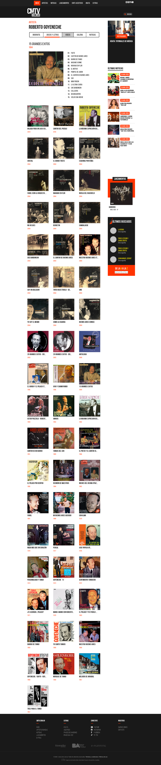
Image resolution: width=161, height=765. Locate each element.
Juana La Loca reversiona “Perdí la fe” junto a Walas (127, 91)
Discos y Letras (53, 34)
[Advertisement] (122, 162)
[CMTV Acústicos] (121, 28)
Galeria (80, 34)
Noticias (53, 3)
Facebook (97, 732)
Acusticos (67, 730)
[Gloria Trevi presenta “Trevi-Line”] (113, 104)
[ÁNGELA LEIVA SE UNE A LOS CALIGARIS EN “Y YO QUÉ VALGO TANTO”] (113, 143)
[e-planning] (98, 746)
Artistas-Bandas (42, 730)
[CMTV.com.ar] (35, 12)
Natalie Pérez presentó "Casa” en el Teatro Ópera (127, 130)
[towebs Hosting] (61, 746)
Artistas (45, 3)
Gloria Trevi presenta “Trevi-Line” (126, 104)
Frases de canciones (70, 732)
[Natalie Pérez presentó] (113, 130)
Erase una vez (68, 735)
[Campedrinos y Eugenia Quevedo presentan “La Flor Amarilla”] (113, 117)
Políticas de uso (103, 757)
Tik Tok (96, 735)
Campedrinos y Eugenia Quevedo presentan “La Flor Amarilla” (126, 118)
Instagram (97, 730)
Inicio (37, 3)
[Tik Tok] (130, 2)
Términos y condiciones (92, 757)
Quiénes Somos (122, 727)
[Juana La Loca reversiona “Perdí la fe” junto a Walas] (113, 91)
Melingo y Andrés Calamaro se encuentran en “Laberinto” (127, 79)
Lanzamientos (64, 3)
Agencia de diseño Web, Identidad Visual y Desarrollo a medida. (83, 760)
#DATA (88, 3)
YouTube (96, 727)
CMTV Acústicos (77, 3)
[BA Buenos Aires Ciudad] (79, 746)
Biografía (36, 34)
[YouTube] (126, 2)
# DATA (66, 727)
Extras (95, 3)
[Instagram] (128, 2)
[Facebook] (132, 2)
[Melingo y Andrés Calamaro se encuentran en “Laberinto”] (113, 78)
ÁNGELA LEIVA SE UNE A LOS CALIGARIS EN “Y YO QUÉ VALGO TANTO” (127, 143)
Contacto (121, 730)
